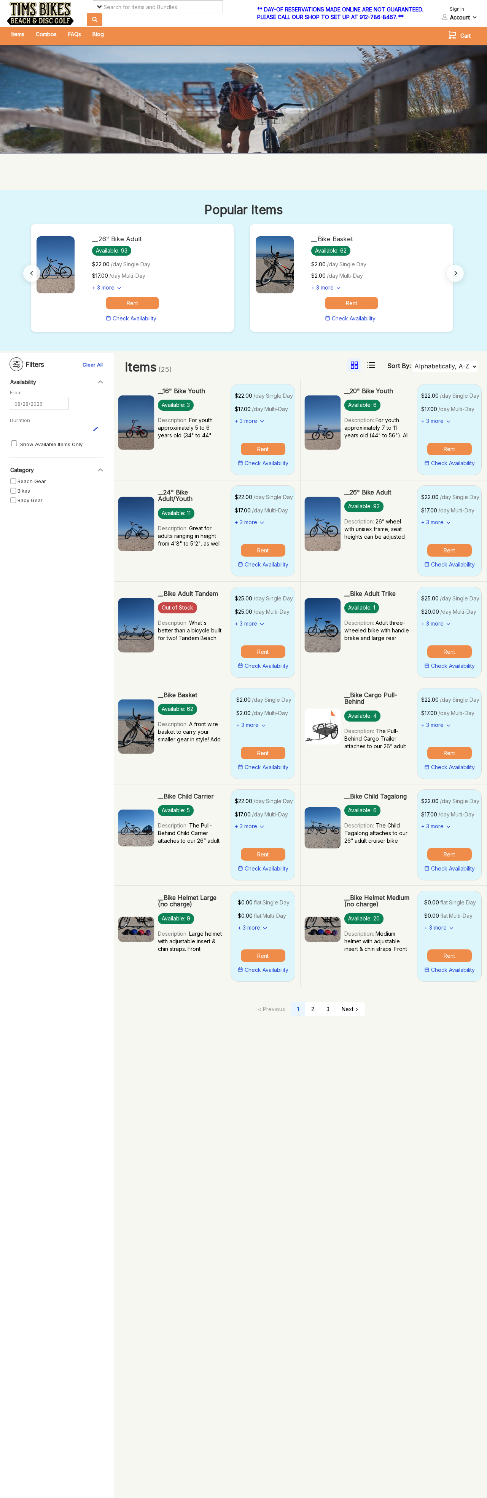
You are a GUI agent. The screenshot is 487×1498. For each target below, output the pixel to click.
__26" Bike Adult (367, 492)
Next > (350, 1009)
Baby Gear (30, 500)
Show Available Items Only (51, 444)
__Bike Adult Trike (370, 593)
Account (460, 17)
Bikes (24, 491)
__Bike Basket (177, 695)
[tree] (54, 491)
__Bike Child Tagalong (375, 796)
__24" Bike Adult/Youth (175, 495)
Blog (98, 34)
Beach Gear (32, 481)
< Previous (271, 1009)
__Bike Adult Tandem (188, 593)
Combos (46, 34)
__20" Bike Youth (368, 391)
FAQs (74, 34)
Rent (132, 303)
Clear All (93, 365)
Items (17, 34)
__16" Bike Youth (181, 391)
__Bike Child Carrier (186, 796)
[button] (461, 36)
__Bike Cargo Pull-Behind (370, 698)
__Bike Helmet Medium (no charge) (376, 901)
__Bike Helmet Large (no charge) (187, 901)
